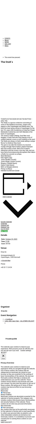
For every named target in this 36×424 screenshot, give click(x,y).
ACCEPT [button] (4, 352)
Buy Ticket (4, 231)
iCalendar (4, 224)
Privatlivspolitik (11, 339)
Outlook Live (5, 227)
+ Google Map (5, 260)
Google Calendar (6, 222)
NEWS (7, 42)
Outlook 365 (5, 225)
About (7, 40)
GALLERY (8, 44)
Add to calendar (7, 197)
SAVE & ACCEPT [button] (6, 422)
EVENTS (7, 38)
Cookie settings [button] (25, 350)
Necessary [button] (4, 391)
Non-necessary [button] (6, 406)
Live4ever (8, 319)
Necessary (6, 393)
